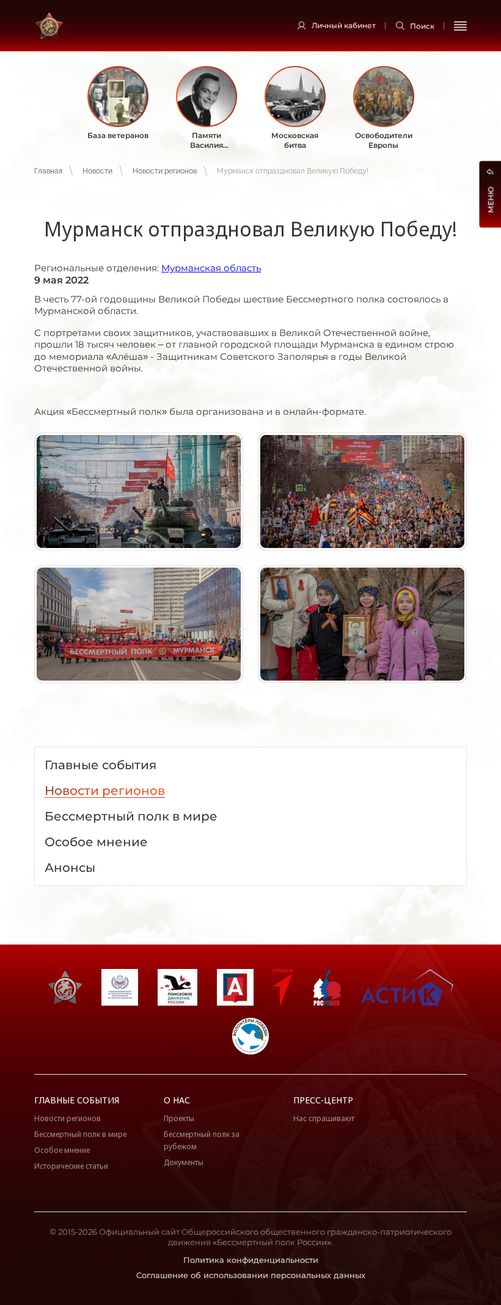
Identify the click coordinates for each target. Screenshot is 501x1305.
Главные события (76, 1100)
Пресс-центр (323, 1100)
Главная (48, 171)
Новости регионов (165, 171)
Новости (97, 171)
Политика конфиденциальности (250, 1260)
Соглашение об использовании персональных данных (250, 1275)
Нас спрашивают (323, 1118)
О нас (177, 1100)
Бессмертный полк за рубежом (202, 1140)
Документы (183, 1162)
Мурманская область (211, 268)
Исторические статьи (71, 1166)
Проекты (179, 1118)
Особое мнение (62, 1150)
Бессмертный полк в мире (80, 1134)
